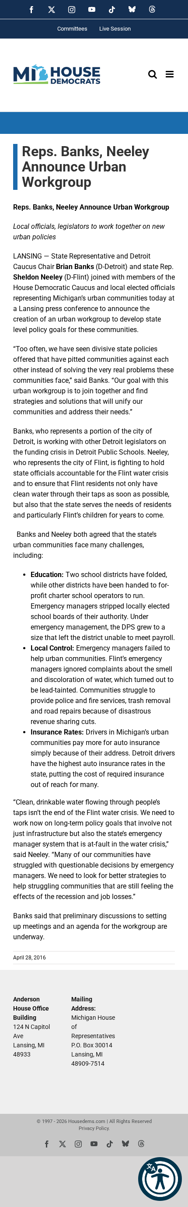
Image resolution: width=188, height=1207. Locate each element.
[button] (160, 1179)
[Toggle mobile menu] (170, 74)
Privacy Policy (93, 1128)
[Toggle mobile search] (152, 74)
